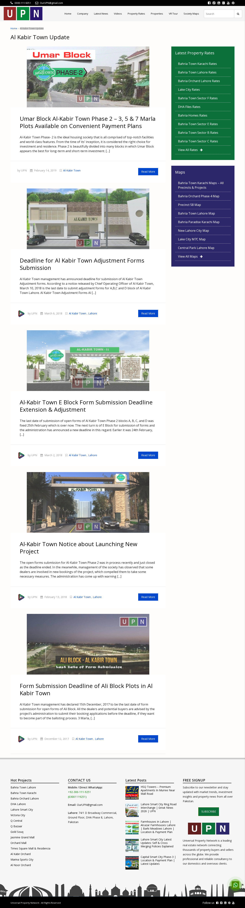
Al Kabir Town (77, 313)
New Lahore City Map (193, 230)
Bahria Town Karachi (23, 793)
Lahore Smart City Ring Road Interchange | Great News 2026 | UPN (158, 808)
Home (68, 13)
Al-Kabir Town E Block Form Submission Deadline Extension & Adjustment (86, 405)
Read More (148, 171)
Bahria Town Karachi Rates (197, 64)
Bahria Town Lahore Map (196, 213)
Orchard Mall (18, 843)
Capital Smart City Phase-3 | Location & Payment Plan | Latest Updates (158, 860)
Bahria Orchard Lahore (25, 798)
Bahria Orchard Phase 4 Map (198, 196)
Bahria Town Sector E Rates (198, 124)
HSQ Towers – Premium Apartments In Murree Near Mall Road (158, 790)
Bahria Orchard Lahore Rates (199, 81)
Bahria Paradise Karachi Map (199, 222)
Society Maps (191, 13)
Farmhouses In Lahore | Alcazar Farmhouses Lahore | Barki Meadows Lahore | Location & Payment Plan (158, 827)
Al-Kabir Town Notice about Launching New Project (78, 547)
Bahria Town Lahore (23, 787)
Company (82, 13)
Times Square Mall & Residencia (30, 848)
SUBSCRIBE (208, 811)
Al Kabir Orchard (21, 854)
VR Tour (173, 13)
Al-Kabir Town (72, 170)
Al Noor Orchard (21, 865)
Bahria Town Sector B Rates (198, 133)
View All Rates (189, 150)
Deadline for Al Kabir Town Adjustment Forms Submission (82, 264)
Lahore (92, 313)
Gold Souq (17, 832)
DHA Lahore (18, 804)
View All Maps (189, 256)
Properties (157, 13)
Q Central (16, 820)
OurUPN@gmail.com (90, 805)
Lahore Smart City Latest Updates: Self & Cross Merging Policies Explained (157, 843)
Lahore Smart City (22, 809)
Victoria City (18, 815)
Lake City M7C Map (192, 239)
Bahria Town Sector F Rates (198, 98)
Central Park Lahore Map (196, 248)
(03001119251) (77, 797)
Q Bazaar (16, 826)
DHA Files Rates (189, 107)
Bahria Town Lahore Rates (197, 72)
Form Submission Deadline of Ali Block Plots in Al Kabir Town (86, 689)
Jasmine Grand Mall (22, 837)
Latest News (101, 13)
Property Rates (136, 13)
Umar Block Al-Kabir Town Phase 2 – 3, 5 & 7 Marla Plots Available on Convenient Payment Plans (87, 122)
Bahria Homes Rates (192, 115)
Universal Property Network (25, 902)
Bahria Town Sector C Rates (198, 141)
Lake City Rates (189, 89)
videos (118, 13)
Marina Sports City (22, 859)
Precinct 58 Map (189, 205)
